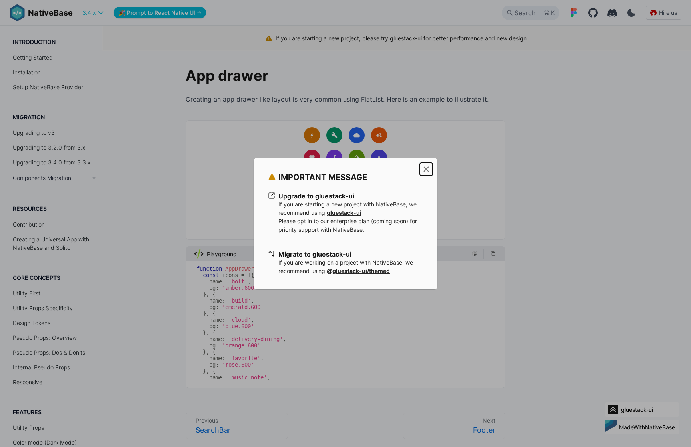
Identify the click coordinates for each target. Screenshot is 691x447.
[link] (344, 212)
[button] (426, 169)
